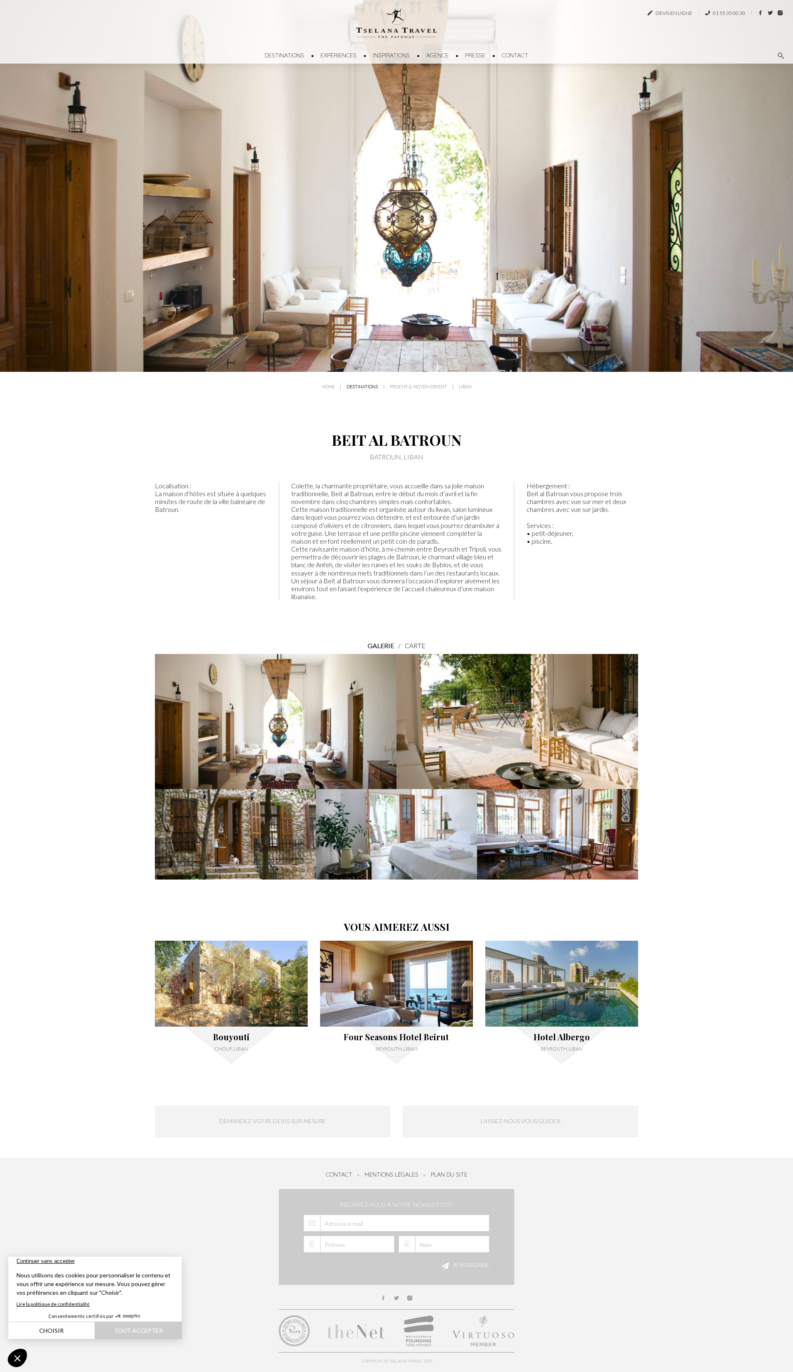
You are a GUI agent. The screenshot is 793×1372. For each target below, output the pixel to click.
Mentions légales (391, 1174)
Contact (515, 55)
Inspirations (391, 55)
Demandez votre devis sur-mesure (272, 1121)
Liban (465, 387)
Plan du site (449, 1174)
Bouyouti (231, 1037)
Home (328, 387)
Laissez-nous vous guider (520, 1121)
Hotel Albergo (562, 1037)
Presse (475, 55)
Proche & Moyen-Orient (418, 387)
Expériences (338, 55)
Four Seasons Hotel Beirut (396, 1037)
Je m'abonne (470, 1265)
